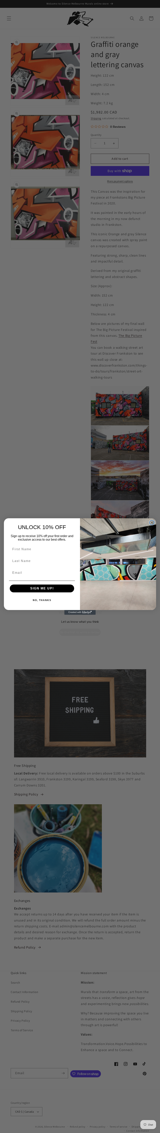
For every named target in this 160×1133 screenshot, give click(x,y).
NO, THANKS (42, 600)
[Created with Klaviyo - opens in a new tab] (80, 612)
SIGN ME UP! (42, 588)
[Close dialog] (151, 522)
